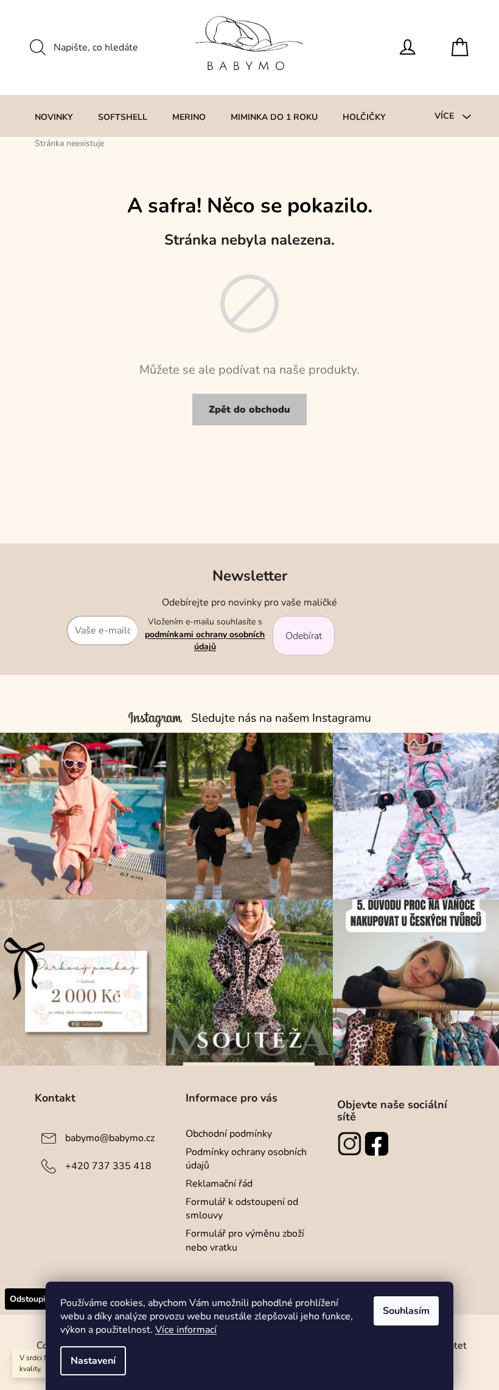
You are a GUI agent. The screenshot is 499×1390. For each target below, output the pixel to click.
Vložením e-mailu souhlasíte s (205, 634)
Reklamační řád (219, 1183)
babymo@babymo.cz (110, 1137)
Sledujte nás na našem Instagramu (281, 718)
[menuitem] (54, 117)
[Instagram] (351, 1143)
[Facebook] (378, 1143)
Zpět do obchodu (249, 409)
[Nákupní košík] (463, 47)
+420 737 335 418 (108, 1165)
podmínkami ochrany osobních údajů (205, 640)
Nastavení (93, 1360)
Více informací (186, 1329)
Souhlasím (406, 1311)
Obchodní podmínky (229, 1133)
